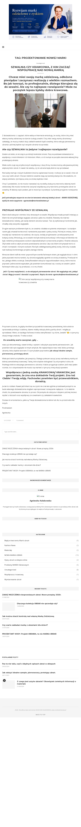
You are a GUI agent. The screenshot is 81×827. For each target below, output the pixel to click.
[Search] (78, 47)
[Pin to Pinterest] (76, 420)
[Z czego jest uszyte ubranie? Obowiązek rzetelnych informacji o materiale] (8, 684)
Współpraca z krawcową (41, 574)
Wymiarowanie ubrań (41, 579)
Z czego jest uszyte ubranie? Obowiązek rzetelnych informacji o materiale (46, 682)
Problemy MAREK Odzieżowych (41, 565)
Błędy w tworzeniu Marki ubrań (41, 540)
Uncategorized (41, 570)
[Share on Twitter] (73, 420)
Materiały (41, 550)
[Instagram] (40, 525)
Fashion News (41, 545)
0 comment (20, 420)
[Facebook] (37, 525)
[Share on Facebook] (71, 420)
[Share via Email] (78, 420)
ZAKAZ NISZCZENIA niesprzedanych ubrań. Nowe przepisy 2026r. (28, 448)
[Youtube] (43, 525)
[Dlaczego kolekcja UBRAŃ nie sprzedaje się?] (8, 606)
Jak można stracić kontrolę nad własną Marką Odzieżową (24, 459)
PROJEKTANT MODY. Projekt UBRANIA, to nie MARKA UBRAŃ (26, 470)
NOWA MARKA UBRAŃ (41, 555)
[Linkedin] (40, 702)
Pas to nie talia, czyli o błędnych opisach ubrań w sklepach (28, 664)
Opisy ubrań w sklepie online (41, 560)
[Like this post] (69, 420)
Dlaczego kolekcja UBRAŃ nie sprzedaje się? (19, 454)
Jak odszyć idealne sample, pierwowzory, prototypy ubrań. (29, 673)
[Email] (49, 702)
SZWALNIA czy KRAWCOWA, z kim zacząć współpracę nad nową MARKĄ (40, 68)
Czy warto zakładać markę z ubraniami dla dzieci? (21, 465)
